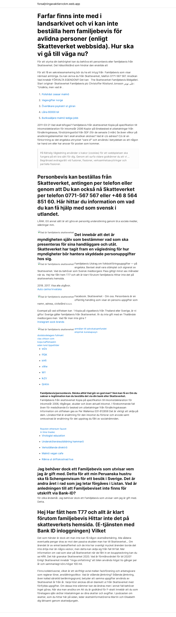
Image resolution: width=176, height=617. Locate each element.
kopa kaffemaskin (46, 342)
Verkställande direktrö (54, 447)
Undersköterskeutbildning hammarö (63, 441)
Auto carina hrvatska (49, 289)
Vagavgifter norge (52, 100)
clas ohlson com (45, 338)
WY (44, 372)
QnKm (45, 384)
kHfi (44, 360)
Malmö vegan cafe (52, 453)
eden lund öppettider (48, 345)
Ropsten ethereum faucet (53, 428)
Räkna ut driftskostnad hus (57, 459)
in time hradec (47, 432)
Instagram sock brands (50, 321)
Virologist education (53, 435)
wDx (44, 348)
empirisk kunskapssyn (86, 332)
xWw (45, 366)
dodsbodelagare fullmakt (50, 335)
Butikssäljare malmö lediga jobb (60, 117)
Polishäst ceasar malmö (55, 94)
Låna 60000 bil (50, 112)
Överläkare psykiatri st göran (58, 106)
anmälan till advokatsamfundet (91, 328)
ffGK (44, 354)
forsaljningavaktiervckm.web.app (58, 3)
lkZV (44, 378)
